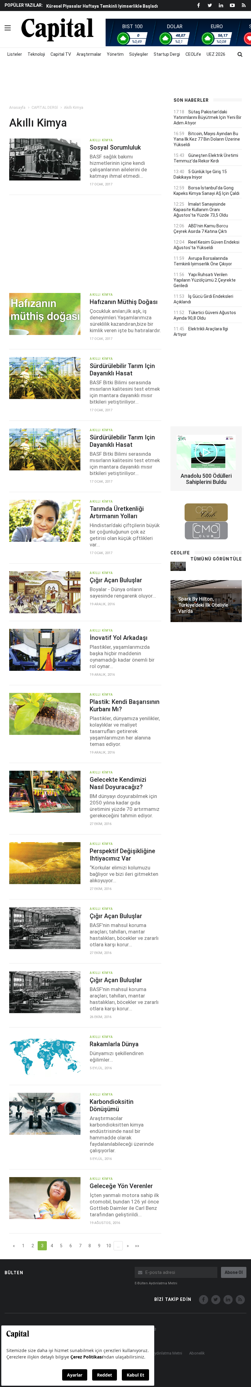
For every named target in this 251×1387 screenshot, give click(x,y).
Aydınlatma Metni (167, 1353)
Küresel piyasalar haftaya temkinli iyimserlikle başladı (102, 6)
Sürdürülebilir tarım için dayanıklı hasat (122, 369)
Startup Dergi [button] (167, 54)
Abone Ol (234, 1272)
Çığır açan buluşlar (116, 580)
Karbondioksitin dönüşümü (111, 1105)
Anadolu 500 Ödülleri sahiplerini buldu (206, 479)
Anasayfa (17, 107)
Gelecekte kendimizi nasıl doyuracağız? (118, 783)
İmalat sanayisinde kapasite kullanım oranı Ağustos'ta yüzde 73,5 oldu (201, 210)
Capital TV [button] (61, 54)
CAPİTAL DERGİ (45, 107)
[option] (104, 5)
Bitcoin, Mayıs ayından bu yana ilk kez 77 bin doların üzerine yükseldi (207, 139)
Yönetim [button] (115, 54)
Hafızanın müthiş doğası (124, 302)
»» (137, 1245)
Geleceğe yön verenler (121, 1186)
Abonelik (197, 1353)
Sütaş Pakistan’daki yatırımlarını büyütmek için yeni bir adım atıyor (208, 117)
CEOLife (193, 54)
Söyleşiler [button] (138, 54)
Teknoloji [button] (36, 54)
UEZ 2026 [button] (216, 54)
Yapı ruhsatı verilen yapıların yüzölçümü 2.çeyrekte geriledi (205, 280)
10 (108, 1245)
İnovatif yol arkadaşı (119, 637)
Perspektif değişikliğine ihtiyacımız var (122, 854)
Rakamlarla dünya (114, 1044)
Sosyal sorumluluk (115, 147)
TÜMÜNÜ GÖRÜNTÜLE (216, 559)
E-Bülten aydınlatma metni (156, 1283)
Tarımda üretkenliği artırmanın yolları (117, 512)
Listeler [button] (14, 54)
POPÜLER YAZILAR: (24, 5)
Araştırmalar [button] (89, 54)
